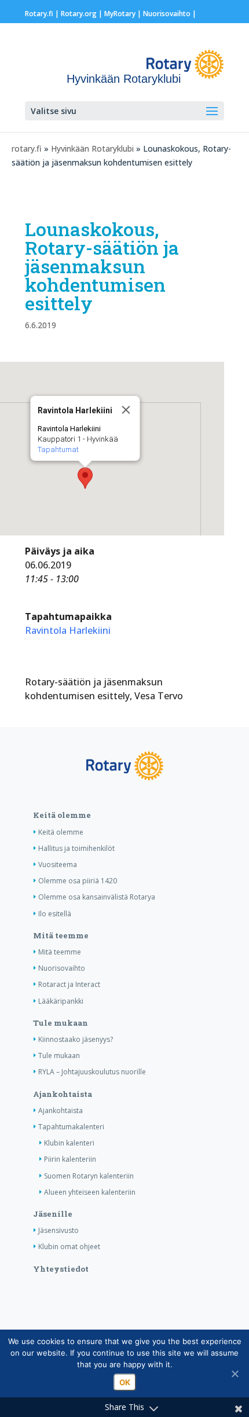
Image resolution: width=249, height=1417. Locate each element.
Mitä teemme (61, 935)
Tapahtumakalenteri (71, 1127)
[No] (234, 1373)
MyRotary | (123, 14)
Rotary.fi (39, 14)
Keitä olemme (62, 815)
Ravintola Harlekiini (68, 630)
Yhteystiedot (61, 1269)
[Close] (126, 410)
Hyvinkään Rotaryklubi (92, 148)
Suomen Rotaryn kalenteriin (89, 1176)
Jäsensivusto (58, 1230)
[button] (85, 478)
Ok (124, 1382)
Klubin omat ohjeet (69, 1246)
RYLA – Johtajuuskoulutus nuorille (92, 1072)
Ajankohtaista (62, 1094)
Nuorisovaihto (167, 14)
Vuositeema (57, 864)
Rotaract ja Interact (69, 984)
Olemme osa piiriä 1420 (77, 881)
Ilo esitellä (54, 914)
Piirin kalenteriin (70, 1159)
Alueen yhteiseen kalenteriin (90, 1192)
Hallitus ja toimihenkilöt (76, 848)
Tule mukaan (60, 1023)
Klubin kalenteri (69, 1143)
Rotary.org (79, 14)
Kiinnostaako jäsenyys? (75, 1039)
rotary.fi (27, 148)
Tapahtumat (58, 449)
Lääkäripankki (60, 1001)
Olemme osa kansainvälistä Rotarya (96, 897)
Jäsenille (52, 1214)
